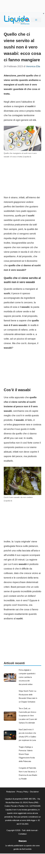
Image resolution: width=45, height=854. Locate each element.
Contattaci (22, 834)
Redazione (10, 792)
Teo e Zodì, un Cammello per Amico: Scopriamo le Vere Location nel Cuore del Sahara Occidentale (28, 715)
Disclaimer (34, 792)
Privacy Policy (22, 792)
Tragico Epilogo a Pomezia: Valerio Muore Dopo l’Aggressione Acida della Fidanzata (27, 754)
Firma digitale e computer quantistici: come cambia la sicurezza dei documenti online (27, 677)
